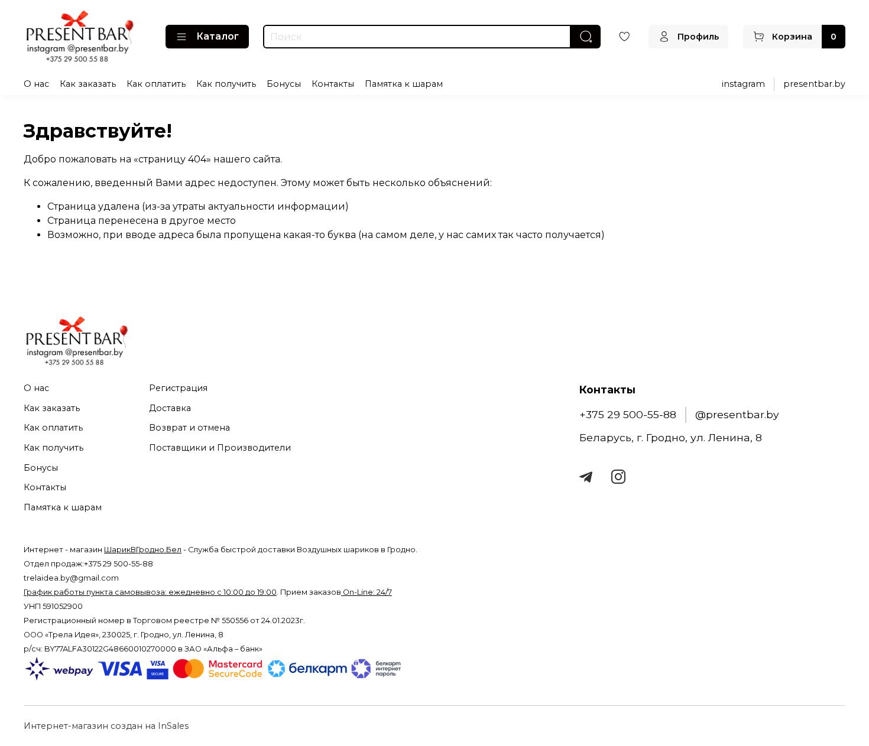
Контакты (333, 84)
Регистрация (178, 388)
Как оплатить (156, 84)
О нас (36, 84)
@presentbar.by (737, 414)
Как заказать (88, 84)
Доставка (170, 408)
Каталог (217, 36)
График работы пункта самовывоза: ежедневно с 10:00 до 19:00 (150, 592)
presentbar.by (814, 84)
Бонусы (284, 84)
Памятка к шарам (404, 84)
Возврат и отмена (189, 427)
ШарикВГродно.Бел (142, 549)
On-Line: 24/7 (366, 592)
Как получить (226, 84)
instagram (743, 84)
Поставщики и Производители (220, 447)
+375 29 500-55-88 (627, 414)
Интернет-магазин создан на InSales (106, 726)
